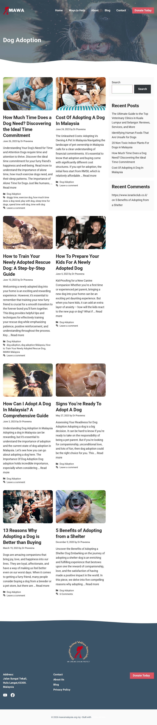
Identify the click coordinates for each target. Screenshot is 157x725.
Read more (9, 187)
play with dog (27, 201)
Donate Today (143, 10)
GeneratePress (99, 717)
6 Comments (66, 594)
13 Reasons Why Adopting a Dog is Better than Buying (22, 536)
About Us (58, 679)
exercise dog (25, 197)
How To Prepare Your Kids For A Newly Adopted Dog (77, 262)
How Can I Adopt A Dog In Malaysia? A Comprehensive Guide (27, 409)
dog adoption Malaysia (33, 345)
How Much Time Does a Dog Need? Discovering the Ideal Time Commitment (129, 157)
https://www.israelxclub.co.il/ (129, 195)
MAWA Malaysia (11, 352)
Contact (121, 10)
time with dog (38, 204)
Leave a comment (16, 208)
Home (59, 10)
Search (116, 82)
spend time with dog (19, 204)
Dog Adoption (14, 194)
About (95, 10)
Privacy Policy (61, 689)
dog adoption (13, 345)
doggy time (12, 197)
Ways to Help (77, 10)
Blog (107, 10)
